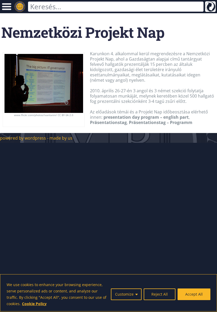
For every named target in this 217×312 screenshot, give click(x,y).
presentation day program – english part (146, 117)
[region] (108, 292)
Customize (124, 294)
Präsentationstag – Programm (160, 122)
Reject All (159, 294)
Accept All (194, 294)
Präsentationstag (108, 122)
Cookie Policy (34, 303)
